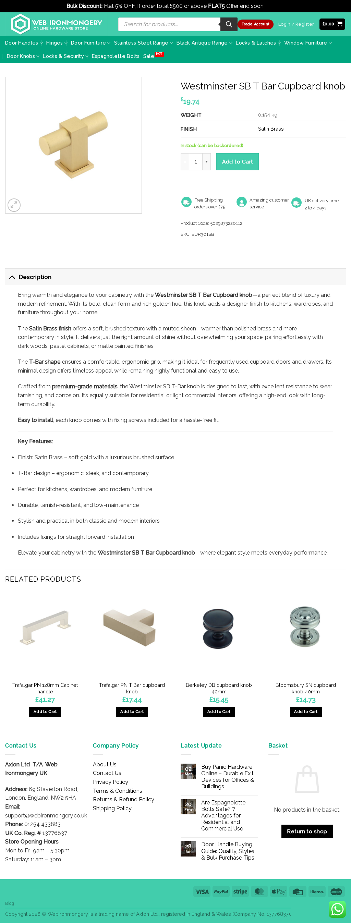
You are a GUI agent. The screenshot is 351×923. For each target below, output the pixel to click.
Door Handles (21, 43)
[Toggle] (12, 276)
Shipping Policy (112, 808)
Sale (148, 56)
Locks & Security (63, 56)
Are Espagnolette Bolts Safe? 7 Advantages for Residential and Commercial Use (223, 815)
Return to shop (307, 831)
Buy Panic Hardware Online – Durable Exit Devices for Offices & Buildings (227, 777)
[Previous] (5, 660)
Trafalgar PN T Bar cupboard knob (132, 688)
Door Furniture (88, 43)
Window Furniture (305, 43)
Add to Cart (237, 161)
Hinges (54, 43)
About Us (105, 764)
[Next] (345, 660)
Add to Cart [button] (45, 711)
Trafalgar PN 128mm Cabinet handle (45, 688)
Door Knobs (21, 56)
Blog (9, 903)
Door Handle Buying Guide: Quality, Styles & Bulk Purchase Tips (227, 851)
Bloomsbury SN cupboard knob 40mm (306, 688)
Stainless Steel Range (141, 43)
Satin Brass (271, 129)
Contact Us (107, 773)
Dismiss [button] (275, 6)
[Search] (229, 24)
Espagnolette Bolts (116, 56)
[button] (332, 24)
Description (35, 276)
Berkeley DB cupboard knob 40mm (219, 688)
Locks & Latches (256, 43)
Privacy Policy (110, 782)
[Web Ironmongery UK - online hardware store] (56, 24)
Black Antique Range (202, 43)
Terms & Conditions (117, 791)
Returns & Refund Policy (123, 799)
